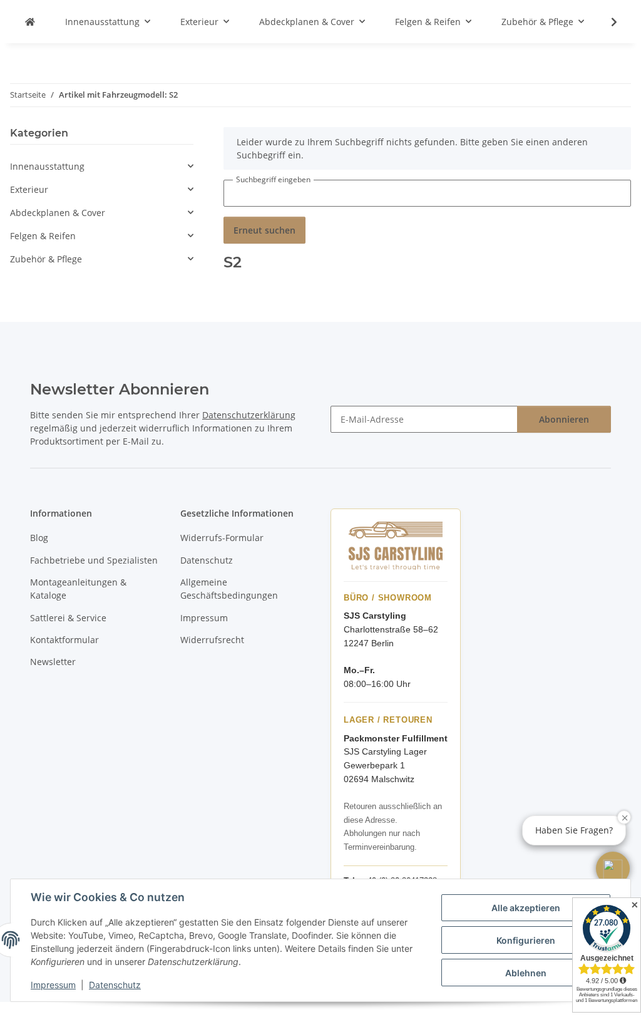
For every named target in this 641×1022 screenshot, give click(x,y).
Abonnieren (564, 419)
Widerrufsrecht (212, 640)
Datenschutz (115, 984)
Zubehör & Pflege (46, 259)
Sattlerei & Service (68, 618)
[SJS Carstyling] (30, 21)
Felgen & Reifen (43, 236)
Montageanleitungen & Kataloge (78, 588)
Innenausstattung (47, 166)
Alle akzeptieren (525, 907)
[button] (606, 21)
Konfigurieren (525, 940)
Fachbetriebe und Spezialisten (94, 560)
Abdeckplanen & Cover (57, 213)
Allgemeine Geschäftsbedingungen (229, 588)
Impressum (53, 984)
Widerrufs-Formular (222, 538)
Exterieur (29, 189)
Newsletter (53, 662)
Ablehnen (525, 973)
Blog (39, 538)
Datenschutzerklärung (248, 415)
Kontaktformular (64, 640)
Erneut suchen (264, 230)
